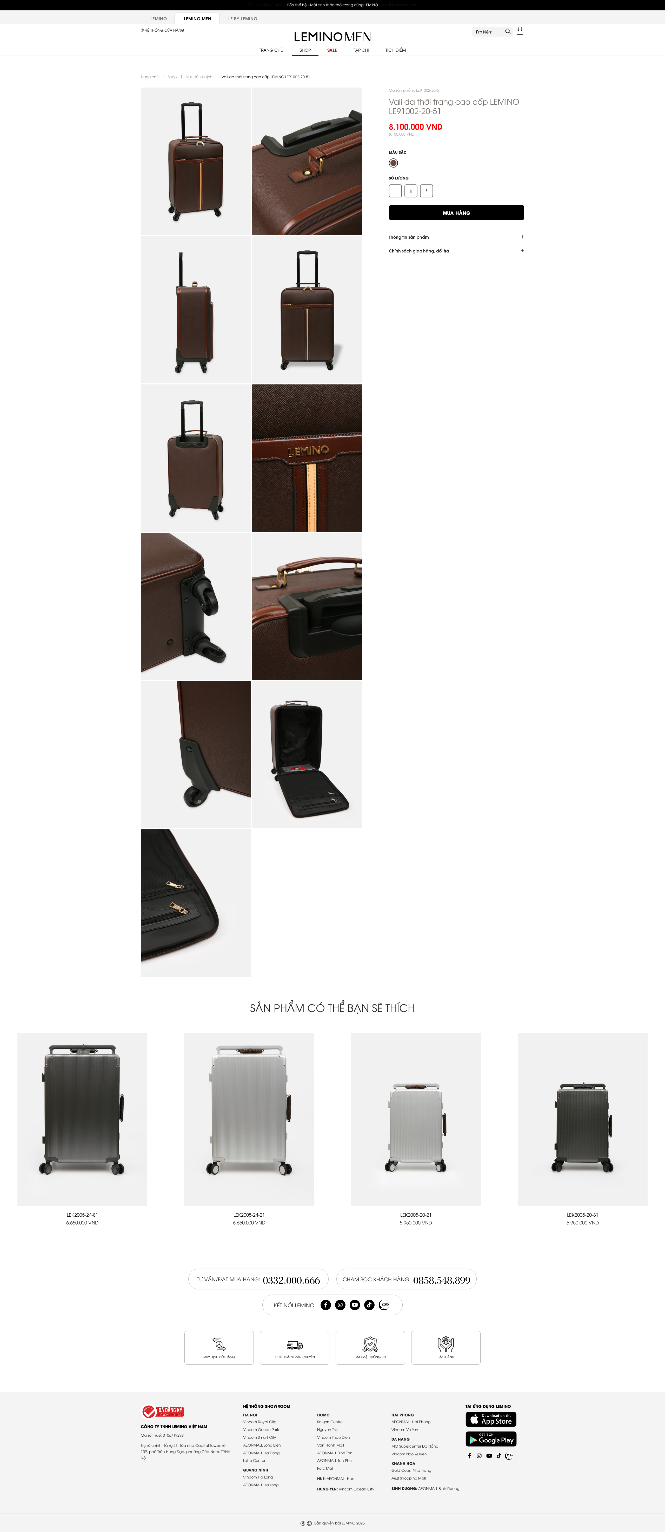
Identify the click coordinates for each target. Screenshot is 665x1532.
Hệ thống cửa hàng (164, 30)
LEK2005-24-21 (249, 1214)
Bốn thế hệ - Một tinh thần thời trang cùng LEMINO (332, 4)
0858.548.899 (441, 1278)
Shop (172, 76)
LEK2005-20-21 (416, 1214)
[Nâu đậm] (393, 163)
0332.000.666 (291, 1278)
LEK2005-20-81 (582, 1214)
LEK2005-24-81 (82, 1214)
